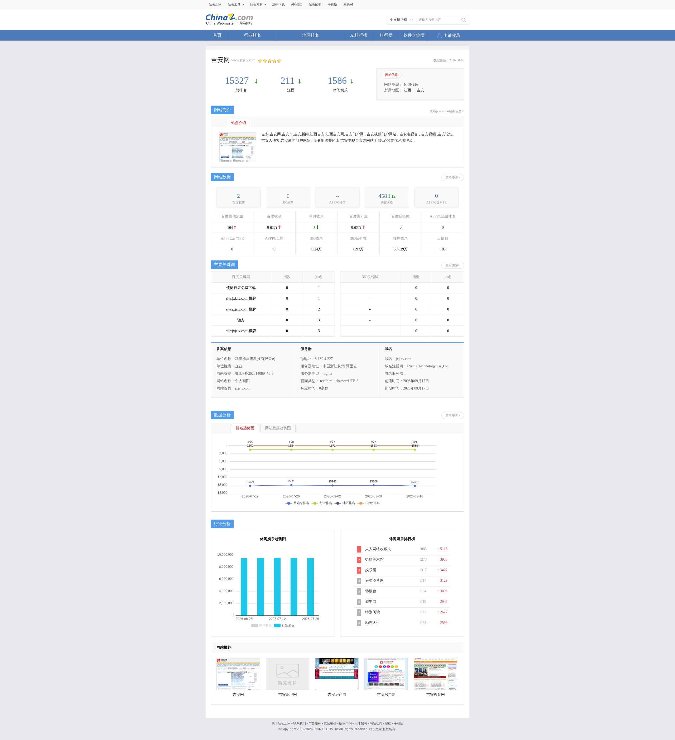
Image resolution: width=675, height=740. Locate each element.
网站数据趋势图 (278, 428)
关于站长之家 (281, 723)
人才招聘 (360, 723)
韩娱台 (370, 591)
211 (288, 80)
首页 (217, 35)
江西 (291, 90)
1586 (337, 80)
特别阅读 (372, 612)
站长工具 (234, 4)
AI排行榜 (358, 35)
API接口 (296, 4)
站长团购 (315, 4)
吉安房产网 (337, 695)
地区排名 (310, 35)
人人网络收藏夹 (378, 549)
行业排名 (252, 35)
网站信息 (391, 75)
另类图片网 (374, 581)
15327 (238, 80)
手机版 (398, 723)
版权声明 (345, 723)
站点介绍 (238, 123)
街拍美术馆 (374, 559)
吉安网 (238, 695)
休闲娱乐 (340, 90)
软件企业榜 (414, 35)
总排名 (241, 90)
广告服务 (314, 723)
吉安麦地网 (287, 695)
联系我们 (299, 723)
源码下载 (278, 4)
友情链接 (330, 723)
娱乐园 (370, 570)
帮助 (388, 723)
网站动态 (376, 723)
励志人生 (372, 623)
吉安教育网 (435, 695)
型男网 (370, 602)
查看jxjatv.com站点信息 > (447, 111)
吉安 (420, 90)
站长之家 (215, 4)
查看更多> (453, 177)
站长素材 (256, 4)
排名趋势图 (245, 428)
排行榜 (386, 35)
